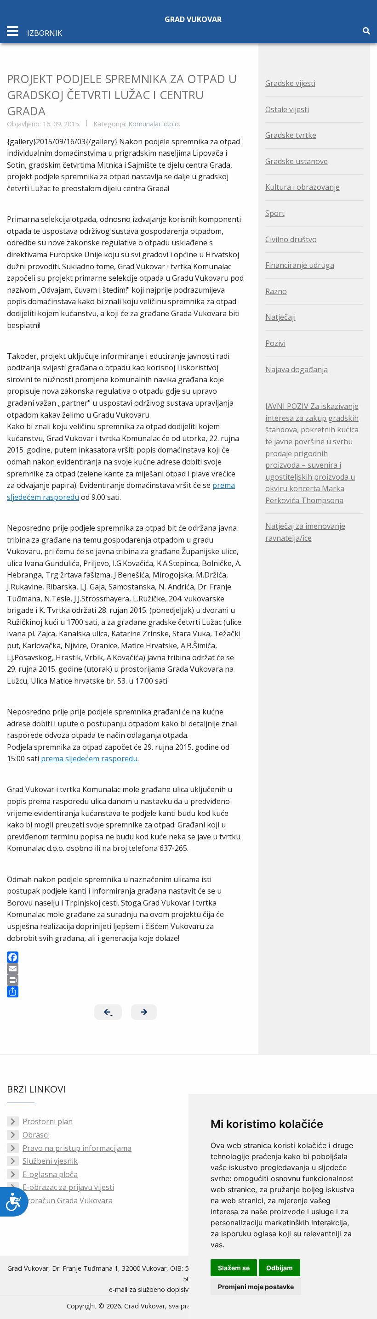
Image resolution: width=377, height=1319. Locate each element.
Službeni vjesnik (50, 1161)
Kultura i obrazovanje (302, 187)
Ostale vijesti (287, 109)
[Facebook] (126, 957)
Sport (275, 213)
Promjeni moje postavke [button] (256, 1287)
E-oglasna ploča (50, 1174)
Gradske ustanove (296, 161)
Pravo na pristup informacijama (77, 1148)
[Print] (126, 980)
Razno (276, 291)
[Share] (126, 991)
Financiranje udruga (299, 265)
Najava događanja (296, 369)
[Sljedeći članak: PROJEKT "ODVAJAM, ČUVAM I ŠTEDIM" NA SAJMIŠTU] (144, 1012)
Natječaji (280, 317)
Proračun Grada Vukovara (68, 1200)
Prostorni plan (48, 1121)
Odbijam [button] (279, 1268)
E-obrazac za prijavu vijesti (68, 1187)
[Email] (126, 968)
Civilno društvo (291, 239)
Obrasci (36, 1135)
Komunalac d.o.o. (154, 123)
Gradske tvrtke (290, 135)
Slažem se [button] (234, 1268)
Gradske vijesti (290, 83)
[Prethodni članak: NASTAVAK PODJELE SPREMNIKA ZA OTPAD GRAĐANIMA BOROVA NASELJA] (108, 1012)
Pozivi (275, 343)
